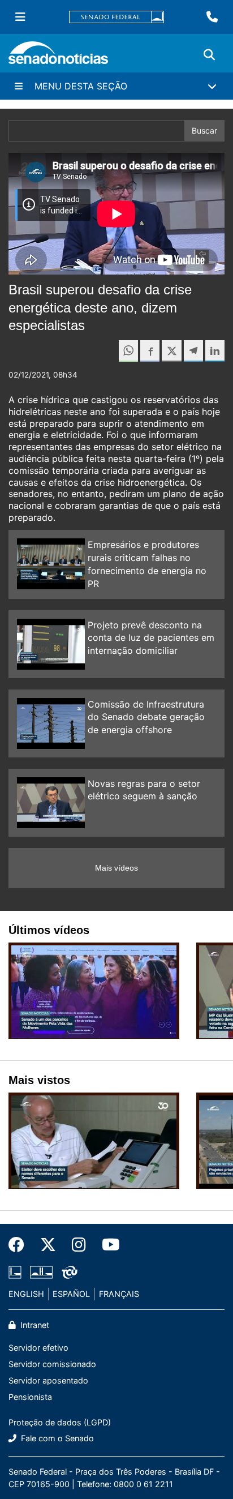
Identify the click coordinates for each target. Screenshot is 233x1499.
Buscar (204, 130)
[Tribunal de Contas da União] (69, 1272)
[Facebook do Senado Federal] (20, 1245)
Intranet (33, 1325)
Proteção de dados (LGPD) (59, 1422)
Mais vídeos (116, 867)
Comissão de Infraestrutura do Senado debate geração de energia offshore (146, 717)
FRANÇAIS (119, 1294)
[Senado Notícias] (58, 56)
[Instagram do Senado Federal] (79, 1245)
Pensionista (30, 1397)
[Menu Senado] (20, 17)
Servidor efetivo (38, 1347)
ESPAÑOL (71, 1294)
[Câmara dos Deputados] (14, 1272)
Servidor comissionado (52, 1364)
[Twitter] (48, 1245)
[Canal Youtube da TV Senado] (107, 1245)
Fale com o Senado (56, 1438)
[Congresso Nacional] (41, 1272)
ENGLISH (26, 1294)
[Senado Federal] (116, 17)
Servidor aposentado (48, 1380)
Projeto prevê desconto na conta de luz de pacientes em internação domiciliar (151, 638)
